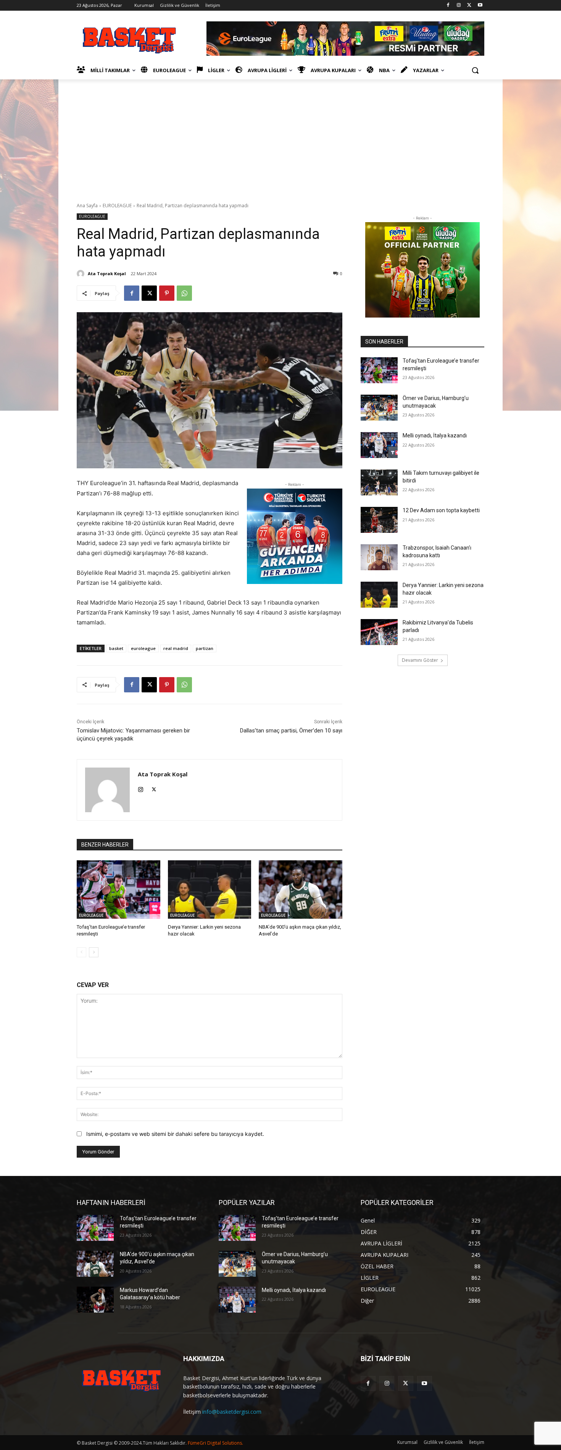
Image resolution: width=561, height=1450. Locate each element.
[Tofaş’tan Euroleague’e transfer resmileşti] (118, 889)
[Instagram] (459, 5)
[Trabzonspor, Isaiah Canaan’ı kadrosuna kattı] (379, 557)
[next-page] (93, 952)
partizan (204, 648)
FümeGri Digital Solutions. (215, 1443)
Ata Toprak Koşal (107, 273)
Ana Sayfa (87, 205)
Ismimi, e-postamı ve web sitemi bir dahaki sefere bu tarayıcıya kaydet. (175, 1134)
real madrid (175, 648)
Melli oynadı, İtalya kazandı (435, 435)
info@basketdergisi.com (231, 1411)
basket (116, 648)
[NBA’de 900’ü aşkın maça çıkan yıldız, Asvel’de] (300, 889)
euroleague (143, 648)
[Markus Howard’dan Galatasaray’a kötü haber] (95, 1300)
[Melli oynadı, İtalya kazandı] (379, 445)
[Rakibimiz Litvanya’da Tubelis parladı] (379, 632)
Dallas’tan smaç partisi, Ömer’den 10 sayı (291, 730)
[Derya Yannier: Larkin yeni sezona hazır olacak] (209, 889)
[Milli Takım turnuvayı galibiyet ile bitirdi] (379, 482)
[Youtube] (480, 5)
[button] (475, 70)
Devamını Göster (420, 660)
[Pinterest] (166, 293)
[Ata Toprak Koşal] (82, 273)
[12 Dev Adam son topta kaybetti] (379, 520)
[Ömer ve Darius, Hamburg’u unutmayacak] (379, 408)
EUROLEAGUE (117, 205)
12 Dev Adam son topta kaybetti (441, 510)
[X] (469, 5)
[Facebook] (448, 5)
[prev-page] (81, 952)
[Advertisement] (280, 136)
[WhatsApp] (184, 293)
